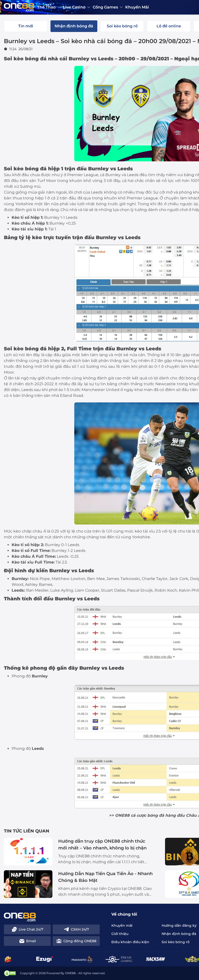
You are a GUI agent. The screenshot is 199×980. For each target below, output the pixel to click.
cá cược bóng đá (147, 815)
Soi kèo (14, 169)
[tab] (26, 26)
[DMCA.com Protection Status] (10, 973)
